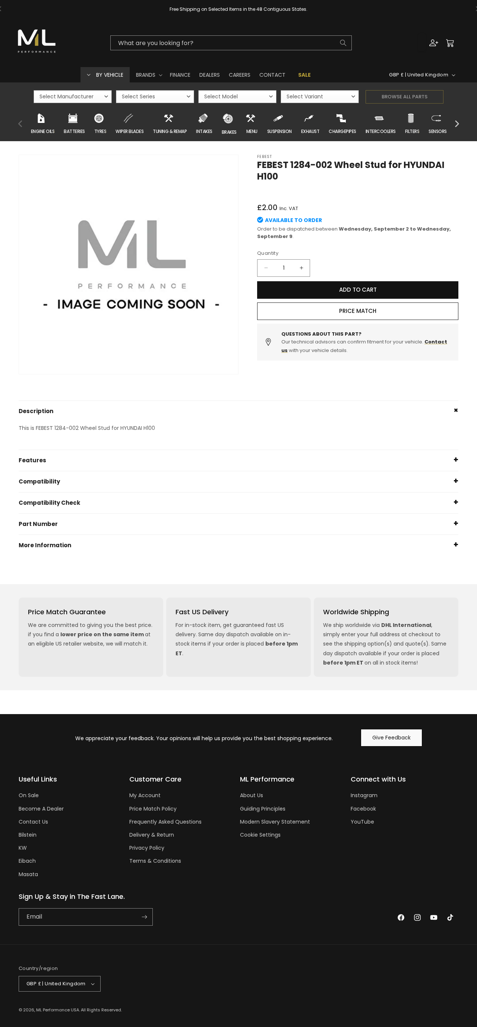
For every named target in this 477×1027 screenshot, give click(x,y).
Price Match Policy (153, 808)
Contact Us (33, 821)
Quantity (267, 253)
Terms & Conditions (155, 861)
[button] (148, 75)
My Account (145, 795)
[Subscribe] (144, 917)
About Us (251, 795)
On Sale (29, 795)
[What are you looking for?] (343, 43)
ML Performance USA (57, 1010)
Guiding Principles (262, 808)
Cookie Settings (260, 835)
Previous (20, 124)
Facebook (363, 808)
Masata (28, 874)
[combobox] (231, 43)
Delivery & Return (151, 835)
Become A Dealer (41, 808)
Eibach (27, 861)
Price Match (357, 311)
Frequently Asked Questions (165, 821)
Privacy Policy (146, 848)
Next (456, 124)
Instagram (364, 795)
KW (23, 848)
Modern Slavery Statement (275, 821)
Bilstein (28, 835)
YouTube (362, 821)
